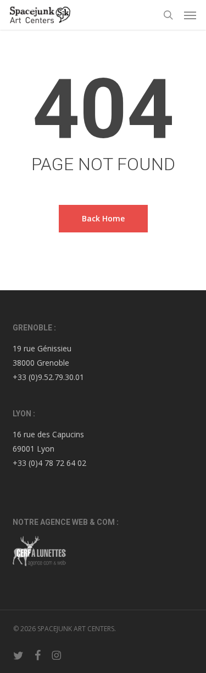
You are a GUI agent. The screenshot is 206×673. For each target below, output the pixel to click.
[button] (190, 14)
